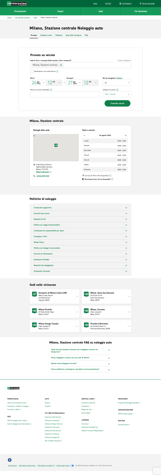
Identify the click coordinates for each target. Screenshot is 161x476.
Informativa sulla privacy (27, 465)
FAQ (86, 35)
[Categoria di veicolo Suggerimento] (117, 90)
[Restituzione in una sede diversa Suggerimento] (57, 71)
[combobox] (80, 65)
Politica (119, 78)
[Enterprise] (17, 3)
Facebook (10, 460)
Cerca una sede (148, 3)
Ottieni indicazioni (42, 172)
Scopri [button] (60, 11)
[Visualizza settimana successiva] (126, 135)
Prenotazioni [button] (20, 11)
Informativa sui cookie (45, 465)
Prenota (34, 35)
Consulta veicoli (117, 103)
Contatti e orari (46, 35)
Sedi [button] (101, 11)
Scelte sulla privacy (63, 465)
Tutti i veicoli (110, 94)
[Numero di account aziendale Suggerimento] (51, 90)
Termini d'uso (12, 465)
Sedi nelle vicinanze (73, 35)
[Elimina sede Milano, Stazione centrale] (61, 65)
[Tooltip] (110, 175)
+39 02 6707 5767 (42, 176)
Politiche (59, 35)
